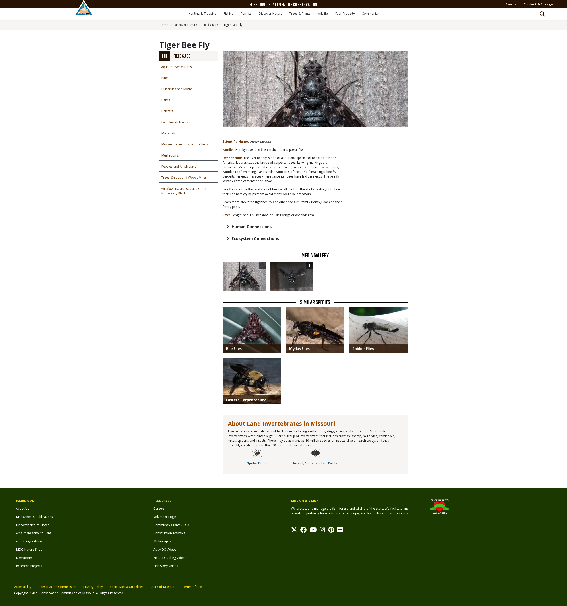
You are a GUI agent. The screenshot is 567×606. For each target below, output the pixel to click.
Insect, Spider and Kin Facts (315, 463)
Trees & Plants (300, 13)
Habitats (167, 111)
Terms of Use (192, 587)
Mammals (168, 133)
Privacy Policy (93, 587)
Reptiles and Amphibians (178, 166)
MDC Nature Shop (29, 549)
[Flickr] (340, 531)
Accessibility (22, 587)
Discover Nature (270, 13)
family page (231, 207)
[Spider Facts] (256, 453)
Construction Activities (169, 533)
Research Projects (29, 566)
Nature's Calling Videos (169, 558)
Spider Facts (257, 463)
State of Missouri (163, 587)
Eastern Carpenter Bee (246, 399)
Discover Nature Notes (32, 525)
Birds (165, 78)
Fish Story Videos (165, 566)
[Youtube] (313, 531)
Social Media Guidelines (127, 587)
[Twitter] (294, 531)
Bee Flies (234, 348)
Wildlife (323, 13)
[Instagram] (322, 531)
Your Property (345, 13)
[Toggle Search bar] (542, 14)
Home (163, 25)
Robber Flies (363, 348)
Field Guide (210, 25)
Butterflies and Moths (176, 89)
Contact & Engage (538, 4)
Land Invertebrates (174, 122)
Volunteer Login (164, 517)
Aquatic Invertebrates (176, 67)
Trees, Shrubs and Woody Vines (184, 177)
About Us (22, 508)
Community (370, 13)
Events (511, 4)
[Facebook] (303, 531)
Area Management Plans (33, 533)
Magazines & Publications (34, 517)
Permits (246, 13)
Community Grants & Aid (171, 525)
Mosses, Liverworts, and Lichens (184, 144)
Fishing (228, 13)
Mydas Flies (299, 348)
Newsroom (24, 558)
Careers (159, 508)
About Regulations (29, 541)
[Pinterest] (331, 531)
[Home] (84, 12)
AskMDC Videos (164, 549)
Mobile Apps (162, 541)
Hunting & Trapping (202, 13)
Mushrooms (170, 155)
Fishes (165, 100)
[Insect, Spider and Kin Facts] (314, 453)
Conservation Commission (57, 587)
